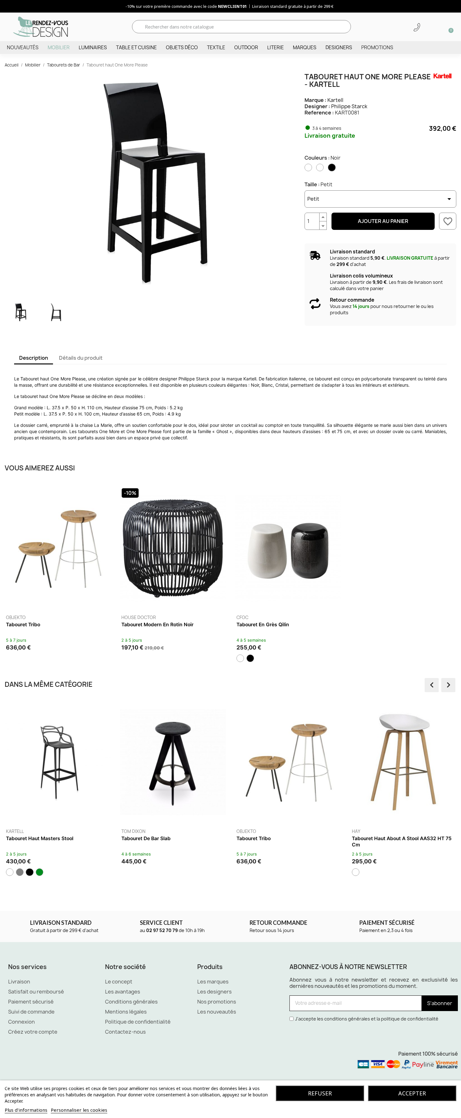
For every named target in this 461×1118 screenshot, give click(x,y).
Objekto (16, 617)
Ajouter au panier (383, 221)
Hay (356, 831)
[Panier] (449, 26)
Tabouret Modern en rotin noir (157, 625)
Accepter (412, 1093)
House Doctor (138, 617)
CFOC (242, 617)
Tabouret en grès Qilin (262, 625)
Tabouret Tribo (23, 625)
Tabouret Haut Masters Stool (39, 838)
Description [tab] (33, 357)
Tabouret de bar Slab (146, 838)
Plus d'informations (26, 1110)
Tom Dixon (133, 831)
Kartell (335, 100)
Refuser (320, 1093)
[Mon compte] (428, 27)
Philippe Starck (349, 106)
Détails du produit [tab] (81, 357)
